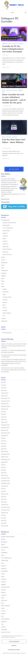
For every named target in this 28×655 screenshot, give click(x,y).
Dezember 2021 (5, 454)
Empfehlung (4, 262)
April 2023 (3, 417)
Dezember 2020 (5, 478)
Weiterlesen (5, 67)
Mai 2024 (3, 385)
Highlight (20, 90)
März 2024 (4, 390)
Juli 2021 (3, 464)
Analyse (5, 289)
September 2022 (5, 433)
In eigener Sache (7, 297)
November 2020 (5, 480)
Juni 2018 (3, 518)
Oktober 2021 (4, 456)
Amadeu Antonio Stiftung (9, 222)
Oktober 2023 (4, 403)
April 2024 (3, 387)
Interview (5, 299)
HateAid (5, 241)
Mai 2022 (3, 443)
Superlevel (5, 252)
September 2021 (5, 459)
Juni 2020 (3, 491)
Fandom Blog (6, 230)
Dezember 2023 (5, 398)
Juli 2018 (3, 515)
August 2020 (4, 486)
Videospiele (4, 321)
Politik (2, 281)
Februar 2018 (4, 526)
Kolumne (5, 302)
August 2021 (4, 462)
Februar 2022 (4, 451)
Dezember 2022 (5, 425)
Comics (3, 260)
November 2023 (5, 401)
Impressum (23, 653)
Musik (2, 278)
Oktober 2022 (4, 430)
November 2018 (5, 510)
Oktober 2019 (4, 494)
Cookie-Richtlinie (6, 653)
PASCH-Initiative (7, 249)
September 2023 (5, 406)
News (4, 305)
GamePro (5, 233)
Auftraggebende (5, 220)
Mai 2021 (3, 470)
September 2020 (5, 483)
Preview (5, 310)
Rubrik (2, 286)
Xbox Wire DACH (7, 254)
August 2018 (4, 512)
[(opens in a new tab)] (14, 34)
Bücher (3, 257)
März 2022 (4, 449)
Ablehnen (14, 645)
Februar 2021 (4, 475)
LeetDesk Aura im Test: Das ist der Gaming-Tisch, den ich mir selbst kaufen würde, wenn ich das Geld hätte (13, 369)
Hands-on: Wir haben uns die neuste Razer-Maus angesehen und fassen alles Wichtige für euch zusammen (14, 345)
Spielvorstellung (7, 313)
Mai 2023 (3, 414)
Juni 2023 (3, 411)
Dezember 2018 (5, 507)
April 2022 (3, 446)
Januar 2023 (4, 422)
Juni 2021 (3, 467)
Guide (4, 294)
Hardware (20, 43)
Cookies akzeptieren (14, 641)
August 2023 (4, 409)
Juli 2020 (3, 488)
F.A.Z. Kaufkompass (8, 228)
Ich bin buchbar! (5, 202)
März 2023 (4, 419)
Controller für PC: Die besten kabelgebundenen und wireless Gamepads (13, 49)
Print (2, 284)
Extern (9, 43)
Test (3, 92)
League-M (5, 244)
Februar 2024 (4, 393)
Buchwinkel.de (6, 225)
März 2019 (4, 502)
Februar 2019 (4, 504)
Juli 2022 (3, 438)
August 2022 (4, 435)
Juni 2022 (3, 441)
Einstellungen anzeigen (14, 649)
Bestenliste (5, 43)
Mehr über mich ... (5, 199)
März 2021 (4, 472)
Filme (2, 268)
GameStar (14, 43)
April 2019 (3, 499)
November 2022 (5, 427)
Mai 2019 (3, 496)
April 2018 (3, 523)
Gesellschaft (4, 270)
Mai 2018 (3, 520)
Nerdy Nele (16, 5)
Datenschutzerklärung (15, 653)
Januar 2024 (4, 395)
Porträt (4, 307)
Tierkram (3, 318)
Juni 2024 (3, 382)
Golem (4, 238)
